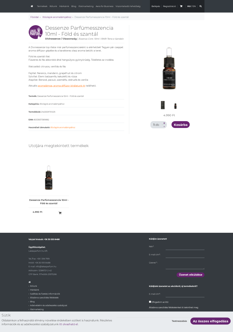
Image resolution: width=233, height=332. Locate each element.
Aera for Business (104, 6)
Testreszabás (179, 321)
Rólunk (53, 6)
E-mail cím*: (154, 254)
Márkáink (64, 6)
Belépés (156, 6)
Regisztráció (169, 6)
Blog (73, 6)
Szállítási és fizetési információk (45, 294)
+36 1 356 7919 (43, 259)
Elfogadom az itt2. (160, 302)
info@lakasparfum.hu (46, 266)
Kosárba (181, 125)
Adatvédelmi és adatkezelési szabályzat (48, 305)
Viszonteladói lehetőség (128, 6)
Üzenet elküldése (190, 274)
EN (194, 6)
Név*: (151, 246)
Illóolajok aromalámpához (56, 17)
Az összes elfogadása (210, 321)
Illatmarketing (86, 6)
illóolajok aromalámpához (62, 127)
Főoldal (34, 17)
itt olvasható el (68, 324)
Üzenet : (153, 263)
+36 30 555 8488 (52, 239)
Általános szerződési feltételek (44, 297)
